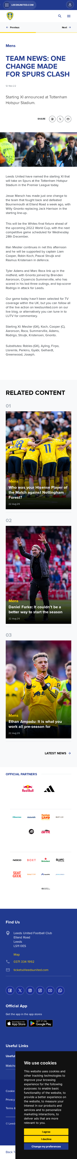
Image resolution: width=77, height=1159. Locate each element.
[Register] (68, 5)
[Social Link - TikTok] (40, 990)
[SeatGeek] (17, 874)
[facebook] (52, 119)
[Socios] (60, 860)
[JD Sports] (31, 832)
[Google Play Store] (41, 1023)
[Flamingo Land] (46, 817)
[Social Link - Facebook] (10, 990)
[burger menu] (68, 16)
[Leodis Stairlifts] (60, 874)
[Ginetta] (31, 874)
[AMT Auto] (46, 832)
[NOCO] (17, 860)
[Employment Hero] (31, 889)
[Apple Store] (16, 1023)
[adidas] (49, 788)
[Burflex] (60, 817)
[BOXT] (31, 860)
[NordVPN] (46, 874)
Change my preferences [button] (46, 1146)
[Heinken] (46, 860)
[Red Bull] (28, 788)
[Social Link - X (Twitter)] (20, 990)
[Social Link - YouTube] (50, 990)
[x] (60, 119)
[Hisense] (17, 817)
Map (17, 954)
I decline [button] (46, 1139)
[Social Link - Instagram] (30, 990)
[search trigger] (60, 16)
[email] (68, 119)
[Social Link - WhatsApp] (60, 990)
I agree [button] (46, 1131)
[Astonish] (31, 817)
